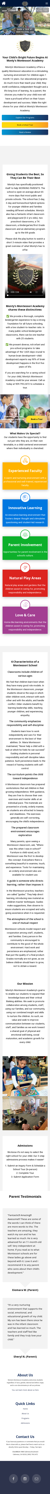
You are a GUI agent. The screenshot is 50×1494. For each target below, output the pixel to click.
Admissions (25, 1423)
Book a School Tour (25, 125)
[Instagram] (25, 1478)
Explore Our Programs (25, 117)
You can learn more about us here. (25, 1390)
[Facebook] (13, 1478)
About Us (25, 1413)
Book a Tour (37, 419)
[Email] (36, 1478)
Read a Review (25, 132)
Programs (25, 1418)
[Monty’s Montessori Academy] (25, 3)
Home (25, 1409)
